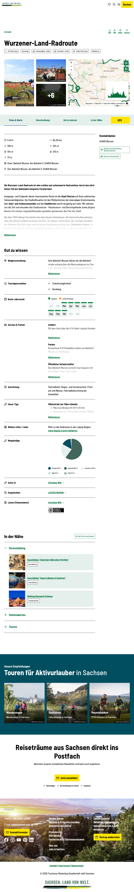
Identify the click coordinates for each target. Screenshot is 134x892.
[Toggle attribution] (127, 103)
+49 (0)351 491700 (21, 818)
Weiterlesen (10, 234)
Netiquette (99, 829)
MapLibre (89, 103)
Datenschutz (77, 865)
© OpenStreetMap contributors (113, 103)
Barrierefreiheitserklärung (106, 822)
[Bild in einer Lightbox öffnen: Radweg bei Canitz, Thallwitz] (19, 82)
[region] (99, 82)
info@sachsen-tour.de (22, 824)
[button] (128, 889)
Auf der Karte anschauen (85, 536)
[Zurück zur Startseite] (11, 4)
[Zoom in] (71, 62)
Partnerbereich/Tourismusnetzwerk (66, 839)
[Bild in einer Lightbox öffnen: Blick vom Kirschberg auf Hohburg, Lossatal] (51, 95)
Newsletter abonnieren (60, 825)
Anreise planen (56, 818)
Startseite (7, 32)
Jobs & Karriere (57, 849)
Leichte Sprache (102, 818)
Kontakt (53, 865)
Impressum (64, 865)
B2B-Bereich (55, 835)
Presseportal (55, 831)
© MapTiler (98, 103)
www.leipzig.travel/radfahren (62, 430)
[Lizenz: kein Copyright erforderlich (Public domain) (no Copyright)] (56, 512)
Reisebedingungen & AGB (106, 825)
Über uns (53, 845)
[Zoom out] (71, 66)
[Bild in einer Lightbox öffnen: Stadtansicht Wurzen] (51, 70)
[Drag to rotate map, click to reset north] (71, 70)
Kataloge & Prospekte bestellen (64, 822)
